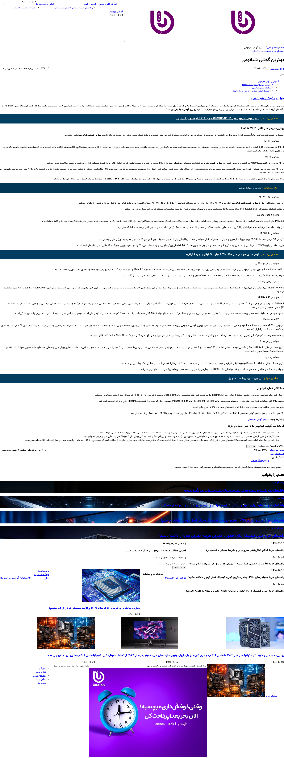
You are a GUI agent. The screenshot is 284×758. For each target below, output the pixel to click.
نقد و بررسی (104, 4)
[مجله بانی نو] (203, 35)
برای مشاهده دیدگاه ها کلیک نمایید (41, 574)
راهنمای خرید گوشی (63, 8)
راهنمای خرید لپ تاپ (83, 8)
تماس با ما (49, 4)
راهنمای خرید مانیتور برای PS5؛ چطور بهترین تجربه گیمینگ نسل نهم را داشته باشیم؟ (222, 520)
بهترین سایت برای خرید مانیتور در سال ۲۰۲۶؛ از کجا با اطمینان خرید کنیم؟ (136, 655)
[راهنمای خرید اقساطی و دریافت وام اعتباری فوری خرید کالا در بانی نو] (148, 756)
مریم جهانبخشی (276, 69)
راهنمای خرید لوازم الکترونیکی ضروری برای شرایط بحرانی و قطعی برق (234, 490)
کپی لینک (251, 446)
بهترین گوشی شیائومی (267, 81)
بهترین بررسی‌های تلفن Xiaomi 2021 (256, 84)
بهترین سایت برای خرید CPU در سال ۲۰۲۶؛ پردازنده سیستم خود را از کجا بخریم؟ (94, 608)
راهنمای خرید (90, 4)
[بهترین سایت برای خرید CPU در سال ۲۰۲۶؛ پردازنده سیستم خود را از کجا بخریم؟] (111, 601)
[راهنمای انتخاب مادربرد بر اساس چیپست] (66, 648)
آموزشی (113, 4)
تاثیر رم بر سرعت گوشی (250, 188)
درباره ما (40, 4)
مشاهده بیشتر (277, 454)
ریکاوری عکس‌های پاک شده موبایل (244, 378)
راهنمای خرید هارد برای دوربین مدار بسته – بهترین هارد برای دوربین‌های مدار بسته (223, 505)
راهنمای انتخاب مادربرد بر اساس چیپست (71, 655)
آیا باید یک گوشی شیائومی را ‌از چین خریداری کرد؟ (252, 91)
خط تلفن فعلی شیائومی (261, 87)
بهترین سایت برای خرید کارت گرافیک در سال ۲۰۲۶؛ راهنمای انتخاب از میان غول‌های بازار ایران (231, 655)
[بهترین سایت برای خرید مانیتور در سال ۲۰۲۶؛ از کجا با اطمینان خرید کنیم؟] (149, 648)
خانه (282, 47)
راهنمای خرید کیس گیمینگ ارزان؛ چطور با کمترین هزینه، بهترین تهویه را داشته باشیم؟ (221, 536)
